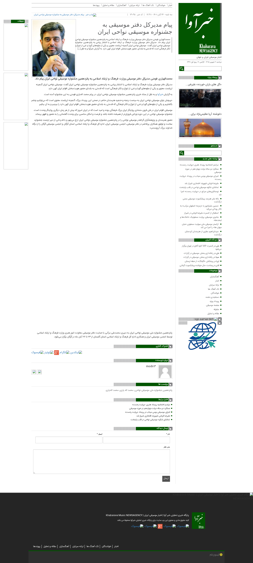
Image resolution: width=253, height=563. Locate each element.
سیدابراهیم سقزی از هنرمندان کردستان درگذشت (203, 233)
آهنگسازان (214, 277)
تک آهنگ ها (213, 289)
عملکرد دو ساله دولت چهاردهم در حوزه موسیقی (203, 170)
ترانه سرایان (214, 285)
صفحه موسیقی (212, 305)
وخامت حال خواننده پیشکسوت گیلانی (196, 265)
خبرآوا (160, 94)
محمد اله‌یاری (112, 390)
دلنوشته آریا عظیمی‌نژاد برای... (205, 114)
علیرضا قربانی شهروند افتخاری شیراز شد (202, 183)
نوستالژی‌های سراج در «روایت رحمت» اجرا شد (201, 193)
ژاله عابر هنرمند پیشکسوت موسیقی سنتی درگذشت (202, 200)
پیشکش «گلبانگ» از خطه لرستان (199, 261)
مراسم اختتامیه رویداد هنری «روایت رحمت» (199, 165)
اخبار (217, 281)
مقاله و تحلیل (213, 314)
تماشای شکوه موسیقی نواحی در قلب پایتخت (199, 187)
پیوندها (96, 5)
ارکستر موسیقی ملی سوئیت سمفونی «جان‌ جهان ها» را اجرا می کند (202, 226)
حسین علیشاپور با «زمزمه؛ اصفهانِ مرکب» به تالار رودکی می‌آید (201, 207)
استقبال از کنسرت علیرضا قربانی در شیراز (201, 213)
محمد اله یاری (126, 390)
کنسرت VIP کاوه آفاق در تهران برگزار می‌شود (202, 247)
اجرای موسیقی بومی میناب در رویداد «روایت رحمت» (201, 178)
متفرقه (216, 309)
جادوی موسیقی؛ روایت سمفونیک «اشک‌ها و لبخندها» (201, 219)
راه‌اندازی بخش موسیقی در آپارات (198, 253)
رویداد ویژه (214, 301)
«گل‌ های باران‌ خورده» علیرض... (204, 84)
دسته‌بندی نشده (212, 297)
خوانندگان (215, 293)
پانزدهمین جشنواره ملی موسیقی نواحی (153, 390)
